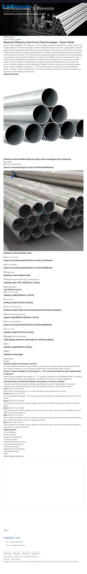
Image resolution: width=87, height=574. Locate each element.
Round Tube (22, 561)
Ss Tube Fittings (9, 432)
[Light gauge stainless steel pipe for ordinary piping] (44, 336)
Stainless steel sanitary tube (18, 253)
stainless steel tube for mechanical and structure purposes (33, 310)
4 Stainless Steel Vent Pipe (13, 444)
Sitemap (7, 559)
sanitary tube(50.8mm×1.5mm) (19, 295)
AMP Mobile (15, 559)
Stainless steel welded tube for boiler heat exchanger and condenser (37, 159)
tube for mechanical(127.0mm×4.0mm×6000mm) (28, 325)
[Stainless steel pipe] (44, 351)
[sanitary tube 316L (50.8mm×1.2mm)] (44, 279)
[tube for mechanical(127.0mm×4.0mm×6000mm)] (44, 321)
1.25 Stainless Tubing (11, 451)
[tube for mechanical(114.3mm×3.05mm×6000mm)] (44, 164)
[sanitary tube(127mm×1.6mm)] (44, 299)
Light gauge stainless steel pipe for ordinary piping (28, 339)
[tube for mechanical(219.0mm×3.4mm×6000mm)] (44, 264)
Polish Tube (58, 561)
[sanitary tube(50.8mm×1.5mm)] (44, 292)
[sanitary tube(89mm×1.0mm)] (44, 344)
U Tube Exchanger (10, 439)
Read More (8, 162)
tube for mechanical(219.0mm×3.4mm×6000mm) (28, 268)
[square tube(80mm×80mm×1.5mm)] (44, 314)
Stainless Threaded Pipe (13, 437)
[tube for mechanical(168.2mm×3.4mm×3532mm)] (44, 257)
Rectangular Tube (10, 561)
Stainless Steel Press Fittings (14, 449)
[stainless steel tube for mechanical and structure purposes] (44, 307)
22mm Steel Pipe (10, 435)
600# (6, 454)
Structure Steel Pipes (11, 447)
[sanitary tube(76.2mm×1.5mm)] (44, 329)
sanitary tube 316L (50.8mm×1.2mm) (22, 282)
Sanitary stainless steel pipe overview (20, 363)
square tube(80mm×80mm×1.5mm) (21, 317)
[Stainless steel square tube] (44, 272)
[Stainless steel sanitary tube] (44, 210)
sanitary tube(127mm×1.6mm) (18, 302)
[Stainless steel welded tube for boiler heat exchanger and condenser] (44, 115)
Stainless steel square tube (17, 275)
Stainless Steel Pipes (35, 561)
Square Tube (48, 561)
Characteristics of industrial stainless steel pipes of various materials (34, 381)
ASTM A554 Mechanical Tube (14, 442)
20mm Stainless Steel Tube (14, 456)
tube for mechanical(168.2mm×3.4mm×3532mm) (28, 260)
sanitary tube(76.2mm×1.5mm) (19, 332)
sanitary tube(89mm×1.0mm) (18, 347)
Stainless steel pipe (13, 354)
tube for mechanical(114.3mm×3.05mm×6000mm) (29, 167)
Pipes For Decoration (71, 561)
